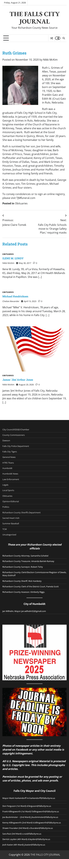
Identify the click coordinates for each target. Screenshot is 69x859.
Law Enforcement (10, 479)
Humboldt (7, 468)
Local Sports (8, 490)
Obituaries (21, 203)
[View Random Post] (51, 38)
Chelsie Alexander (10, 301)
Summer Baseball (10, 523)
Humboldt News (10, 473)
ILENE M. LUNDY (13, 258)
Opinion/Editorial (10, 501)
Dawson (6, 440)
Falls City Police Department (15, 446)
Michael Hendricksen (15, 296)
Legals (5, 484)
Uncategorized (9, 534)
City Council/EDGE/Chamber (15, 429)
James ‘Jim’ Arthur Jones (17, 379)
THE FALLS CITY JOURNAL (34, 17)
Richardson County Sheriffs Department (21, 512)
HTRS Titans (8, 462)
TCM (4, 529)
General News (9, 457)
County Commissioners (13, 435)
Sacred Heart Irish (10, 518)
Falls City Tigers (9, 451)
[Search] (63, 38)
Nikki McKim (50, 59)
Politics (5, 506)
